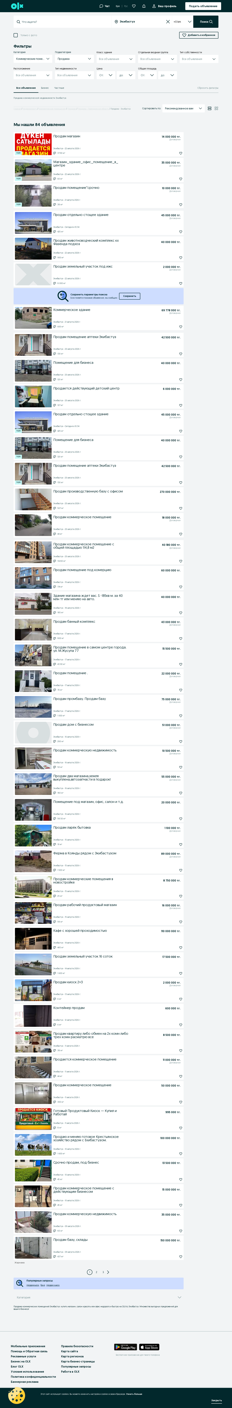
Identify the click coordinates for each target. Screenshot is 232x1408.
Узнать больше (134, 1394)
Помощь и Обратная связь (29, 1351)
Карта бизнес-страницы (78, 1361)
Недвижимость (30, 109)
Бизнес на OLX (20, 1361)
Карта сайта (69, 1351)
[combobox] (64, 22)
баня (43, 1285)
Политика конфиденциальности (33, 1376)
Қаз (118, 6)
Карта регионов (72, 1356)
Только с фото (28, 35)
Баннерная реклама (24, 1381)
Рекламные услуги (23, 1356)
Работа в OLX (70, 1371)
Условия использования (27, 1371)
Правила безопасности (77, 1346)
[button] (144, 5)
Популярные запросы (76, 1366)
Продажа (71, 109)
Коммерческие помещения (52, 109)
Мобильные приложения (28, 1346)
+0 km (177, 21)
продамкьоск (32, 1285)
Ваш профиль (167, 6)
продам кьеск (53, 1285)
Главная (17, 109)
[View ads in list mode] (210, 108)
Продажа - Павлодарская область (93, 109)
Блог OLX (17, 1366)
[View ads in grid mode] (216, 108)
